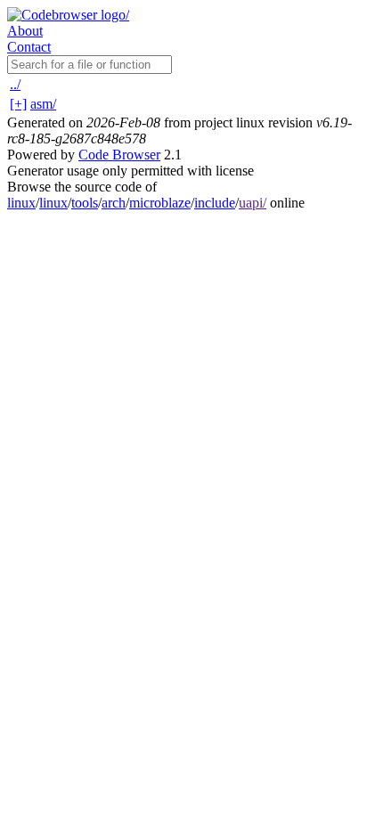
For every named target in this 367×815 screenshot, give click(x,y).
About (25, 30)
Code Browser (119, 154)
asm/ (43, 103)
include (214, 202)
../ (15, 84)
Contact (29, 46)
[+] (18, 103)
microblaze (160, 202)
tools (84, 202)
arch (114, 202)
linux (21, 202)
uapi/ (252, 202)
